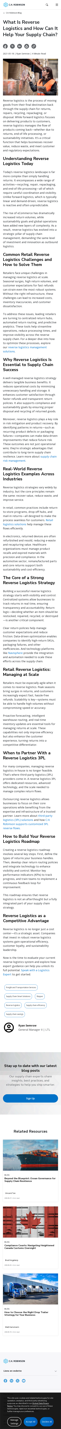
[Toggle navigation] (57, 5)
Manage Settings (14, 1421)
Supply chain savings (14, 1014)
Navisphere (15, 653)
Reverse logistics (13, 1005)
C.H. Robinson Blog (14, 13)
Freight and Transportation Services (21, 987)
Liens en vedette (13, 1370)
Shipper (40, 996)
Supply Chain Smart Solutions (18, 996)
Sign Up (30, 1098)
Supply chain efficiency (35, 1005)
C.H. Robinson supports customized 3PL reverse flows (26, 824)
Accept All (30, 1421)
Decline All (47, 1421)
